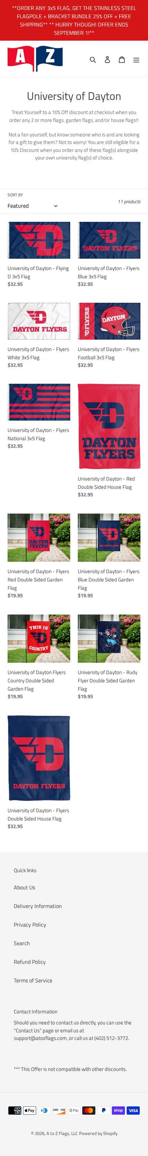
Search (22, 943)
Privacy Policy (30, 924)
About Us (24, 887)
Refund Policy (30, 962)
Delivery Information (38, 906)
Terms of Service (33, 980)
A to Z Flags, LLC (62, 1133)
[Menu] (136, 58)
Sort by (15, 195)
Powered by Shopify (98, 1133)
